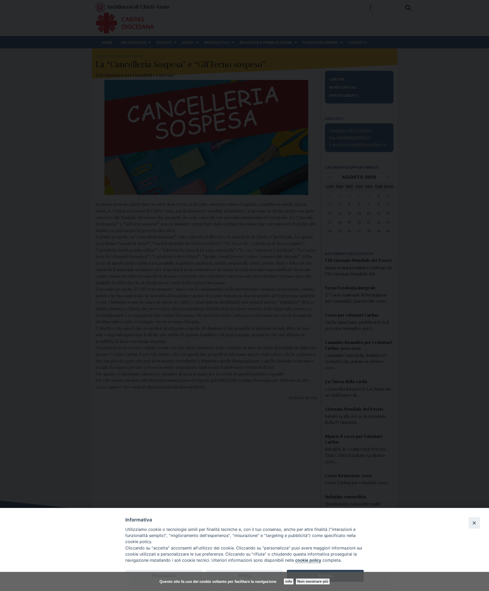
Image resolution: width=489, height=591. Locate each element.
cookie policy (308, 560)
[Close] (474, 522)
